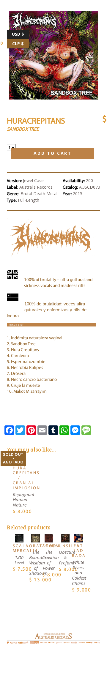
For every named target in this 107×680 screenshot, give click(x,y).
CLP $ (20, 42)
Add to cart (53, 153)
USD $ (20, 33)
